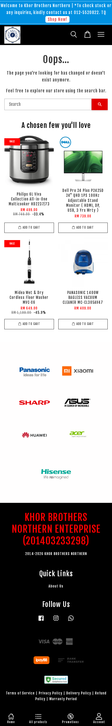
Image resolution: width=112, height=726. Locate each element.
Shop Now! (57, 19)
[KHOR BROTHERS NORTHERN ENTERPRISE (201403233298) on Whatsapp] (71, 621)
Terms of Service (20, 693)
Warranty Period (63, 699)
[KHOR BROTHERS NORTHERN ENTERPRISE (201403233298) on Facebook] (41, 621)
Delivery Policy (78, 693)
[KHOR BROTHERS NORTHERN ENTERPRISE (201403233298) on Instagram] (56, 621)
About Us (56, 586)
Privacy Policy (50, 693)
